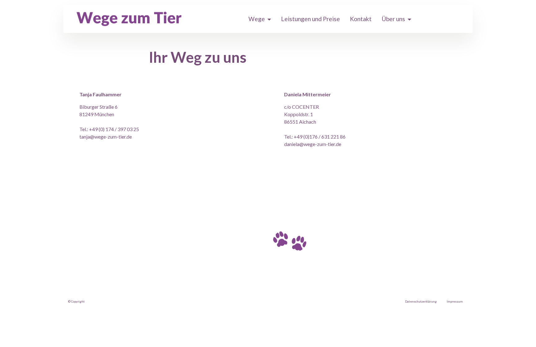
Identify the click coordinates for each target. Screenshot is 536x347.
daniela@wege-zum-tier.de (312, 144)
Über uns (393, 18)
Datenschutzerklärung (421, 301)
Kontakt (361, 18)
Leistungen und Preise (310, 18)
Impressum (455, 301)
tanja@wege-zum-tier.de (105, 136)
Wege (256, 18)
